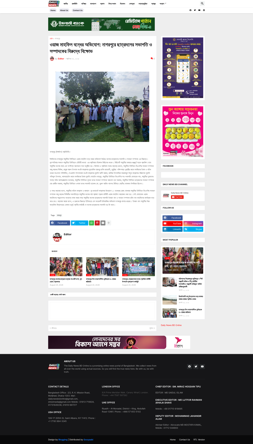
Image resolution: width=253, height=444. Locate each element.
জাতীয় (66, 3)
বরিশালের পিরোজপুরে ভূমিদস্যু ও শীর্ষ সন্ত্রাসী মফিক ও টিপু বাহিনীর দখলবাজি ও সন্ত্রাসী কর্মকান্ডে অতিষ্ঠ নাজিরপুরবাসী (190, 282)
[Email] (102, 222)
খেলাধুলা (132, 3)
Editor (67, 234)
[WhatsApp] (91, 222)
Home (53, 10)
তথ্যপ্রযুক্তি (143, 3)
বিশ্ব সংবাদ (112, 3)
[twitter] (195, 10)
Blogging (62, 439)
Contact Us (78, 10)
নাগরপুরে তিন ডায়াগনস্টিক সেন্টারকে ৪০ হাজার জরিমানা (101, 280)
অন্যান (162, 3)
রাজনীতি (74, 3)
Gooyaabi (88, 439)
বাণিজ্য (83, 3)
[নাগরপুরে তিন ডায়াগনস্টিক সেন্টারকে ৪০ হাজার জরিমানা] (170, 313)
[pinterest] (204, 10)
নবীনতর (54, 328)
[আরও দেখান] (108, 222)
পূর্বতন (151, 328)
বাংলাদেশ (93, 3)
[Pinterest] (97, 222)
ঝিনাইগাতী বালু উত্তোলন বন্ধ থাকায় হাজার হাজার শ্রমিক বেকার (191, 297)
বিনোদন (122, 3)
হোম (51, 38)
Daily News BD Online (171, 325)
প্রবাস (102, 3)
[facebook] (190, 10)
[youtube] (199, 10)
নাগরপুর (57, 38)
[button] (202, 3)
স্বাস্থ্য (153, 3)
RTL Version (199, 439)
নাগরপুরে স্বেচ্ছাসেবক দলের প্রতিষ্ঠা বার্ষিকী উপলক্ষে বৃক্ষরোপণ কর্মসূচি (136, 280)
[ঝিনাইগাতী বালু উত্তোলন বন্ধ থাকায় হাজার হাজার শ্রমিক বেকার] (170, 300)
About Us (64, 10)
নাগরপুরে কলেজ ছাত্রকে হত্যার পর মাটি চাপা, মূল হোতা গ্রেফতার (66, 280)
